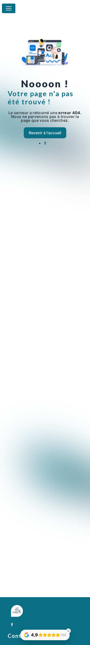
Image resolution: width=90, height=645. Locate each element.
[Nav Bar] (8, 8)
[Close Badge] (68, 630)
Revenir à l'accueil (45, 132)
